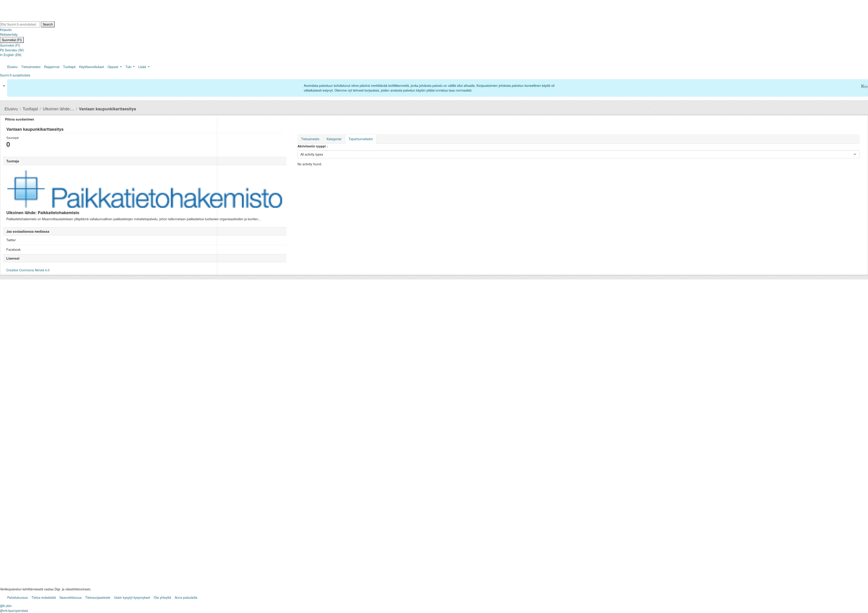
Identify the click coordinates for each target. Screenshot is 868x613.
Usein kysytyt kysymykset (132, 597)
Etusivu (12, 66)
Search (48, 24)
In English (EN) (10, 54)
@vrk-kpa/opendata (14, 610)
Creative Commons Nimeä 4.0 (28, 270)
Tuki (128, 66)
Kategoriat (334, 139)
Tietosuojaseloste (97, 597)
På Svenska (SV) (12, 50)
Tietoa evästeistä (43, 597)
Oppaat (113, 66)
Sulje (864, 86)
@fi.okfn (6, 606)
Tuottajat (69, 66)
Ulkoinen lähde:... (58, 108)
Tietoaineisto (310, 139)
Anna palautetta (186, 597)
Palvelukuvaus (17, 597)
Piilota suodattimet (19, 119)
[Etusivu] (27, 11)
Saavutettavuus (70, 597)
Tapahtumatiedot (361, 139)
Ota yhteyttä (162, 597)
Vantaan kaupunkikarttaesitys (107, 108)
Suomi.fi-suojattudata (15, 75)
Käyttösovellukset (91, 66)
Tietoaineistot (30, 66)
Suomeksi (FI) (12, 40)
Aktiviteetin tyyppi (312, 146)
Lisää (142, 66)
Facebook (13, 249)
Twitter (11, 240)
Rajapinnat (51, 66)
